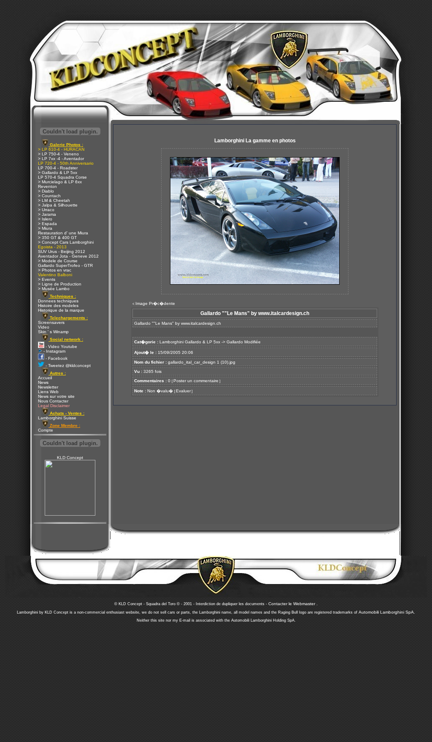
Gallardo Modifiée (244, 342)
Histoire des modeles (58, 305)
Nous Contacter (53, 401)
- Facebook (56, 358)
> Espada (47, 223)
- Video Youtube (60, 346)
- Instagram (53, 351)
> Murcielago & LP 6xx (60, 181)
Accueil (45, 377)
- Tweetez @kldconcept (67, 365)
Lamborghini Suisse (57, 418)
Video (43, 327)
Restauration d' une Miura (63, 233)
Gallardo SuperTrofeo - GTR (65, 265)
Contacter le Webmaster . (293, 603)
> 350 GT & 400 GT (57, 237)
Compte (45, 430)
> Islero (45, 219)
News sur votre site (56, 396)
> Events (46, 279)
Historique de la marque (61, 310)
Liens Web (48, 391)
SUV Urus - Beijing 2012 (61, 251)
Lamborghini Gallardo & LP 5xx (189, 342)
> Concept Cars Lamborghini (66, 242)
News (43, 382)
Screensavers (51, 322)
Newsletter (48, 387)
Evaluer (183, 391)
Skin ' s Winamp (53, 331)
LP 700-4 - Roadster (58, 168)
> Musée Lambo (54, 288)
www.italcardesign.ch (201, 323)
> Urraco (46, 209)
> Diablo (46, 191)
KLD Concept (70, 457)
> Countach (49, 195)
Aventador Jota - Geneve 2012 (68, 256)
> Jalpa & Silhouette (58, 205)
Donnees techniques (58, 301)
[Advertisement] (216, 680)
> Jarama (47, 214)
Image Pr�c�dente (155, 303)
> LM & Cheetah (54, 200)
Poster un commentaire (196, 380)
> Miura (45, 228)
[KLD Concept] (70, 514)
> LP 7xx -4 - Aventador (61, 158)
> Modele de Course (58, 260)
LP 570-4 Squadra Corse (62, 177)
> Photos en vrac (54, 270)
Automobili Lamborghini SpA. (387, 612)
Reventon (47, 186)
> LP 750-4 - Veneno (58, 154)
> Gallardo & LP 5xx (57, 172)
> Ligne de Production (59, 284)
